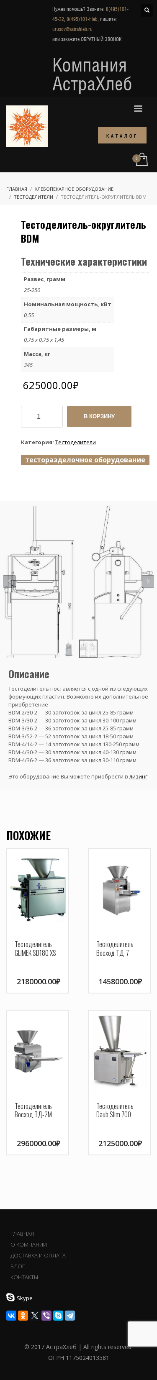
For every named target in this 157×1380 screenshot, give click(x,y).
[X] (35, 1316)
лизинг (138, 776)
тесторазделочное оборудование (85, 459)
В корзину (99, 416)
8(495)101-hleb (82, 19)
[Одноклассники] (23, 1316)
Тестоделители (75, 442)
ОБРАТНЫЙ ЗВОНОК (101, 39)
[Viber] (46, 1316)
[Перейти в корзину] (141, 160)
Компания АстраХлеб (92, 74)
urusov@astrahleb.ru (72, 29)
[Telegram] (70, 1316)
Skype (25, 1298)
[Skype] (58, 1316)
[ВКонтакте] (11, 1316)
